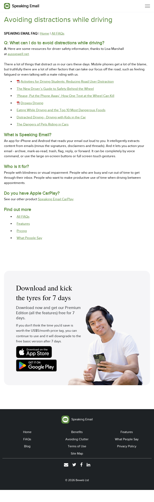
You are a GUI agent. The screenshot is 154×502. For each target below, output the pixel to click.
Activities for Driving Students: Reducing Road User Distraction (67, 81)
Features (23, 224)
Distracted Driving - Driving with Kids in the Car (51, 117)
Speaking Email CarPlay (55, 199)
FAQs (27, 439)
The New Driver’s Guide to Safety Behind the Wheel (55, 89)
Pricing (22, 231)
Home (44, 33)
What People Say (29, 238)
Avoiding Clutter (76, 439)
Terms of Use (77, 446)
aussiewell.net (18, 54)
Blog (27, 446)
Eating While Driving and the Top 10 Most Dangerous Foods (61, 110)
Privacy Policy (126, 446)
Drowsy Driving (32, 103)
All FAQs (58, 33)
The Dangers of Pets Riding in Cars (43, 124)
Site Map (77, 453)
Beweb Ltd (82, 480)
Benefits (77, 432)
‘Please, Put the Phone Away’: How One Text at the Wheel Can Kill (65, 96)
